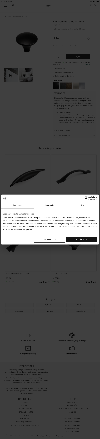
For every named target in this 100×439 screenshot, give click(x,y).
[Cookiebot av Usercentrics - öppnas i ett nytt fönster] (86, 198)
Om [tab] (82, 205)
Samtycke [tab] (17, 205)
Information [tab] (50, 205)
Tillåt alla (81, 240)
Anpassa (48, 240)
